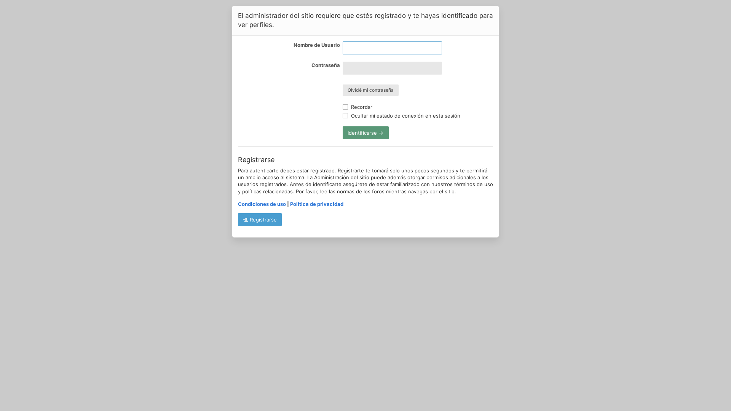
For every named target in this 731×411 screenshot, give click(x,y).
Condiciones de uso (262, 204)
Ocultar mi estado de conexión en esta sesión (405, 116)
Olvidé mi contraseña (371, 90)
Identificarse (363, 133)
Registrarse (262, 220)
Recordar (361, 107)
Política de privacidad (316, 204)
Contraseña (325, 65)
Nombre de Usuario (317, 45)
